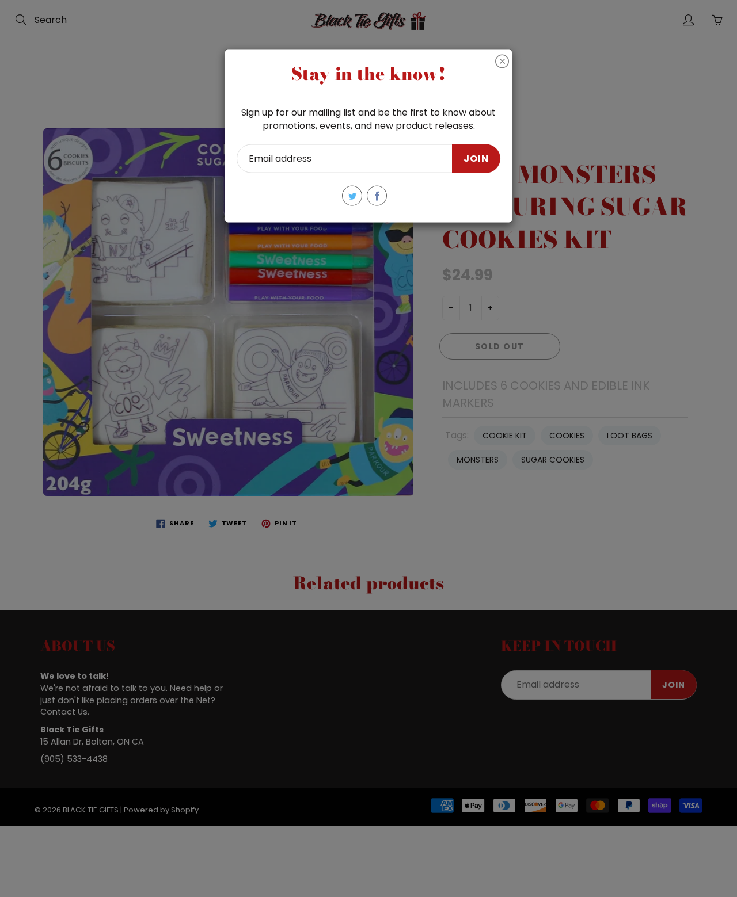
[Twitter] (352, 196)
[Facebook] (377, 196)
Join (476, 158)
